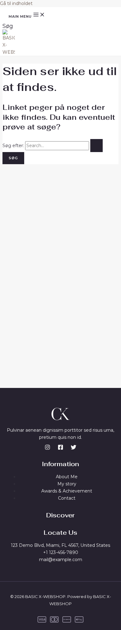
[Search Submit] (96, 145)
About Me (67, 476)
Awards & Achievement (66, 491)
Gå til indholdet (16, 3)
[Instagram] (47, 448)
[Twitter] (73, 448)
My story (66, 484)
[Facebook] (60, 448)
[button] (7, 26)
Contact (66, 498)
